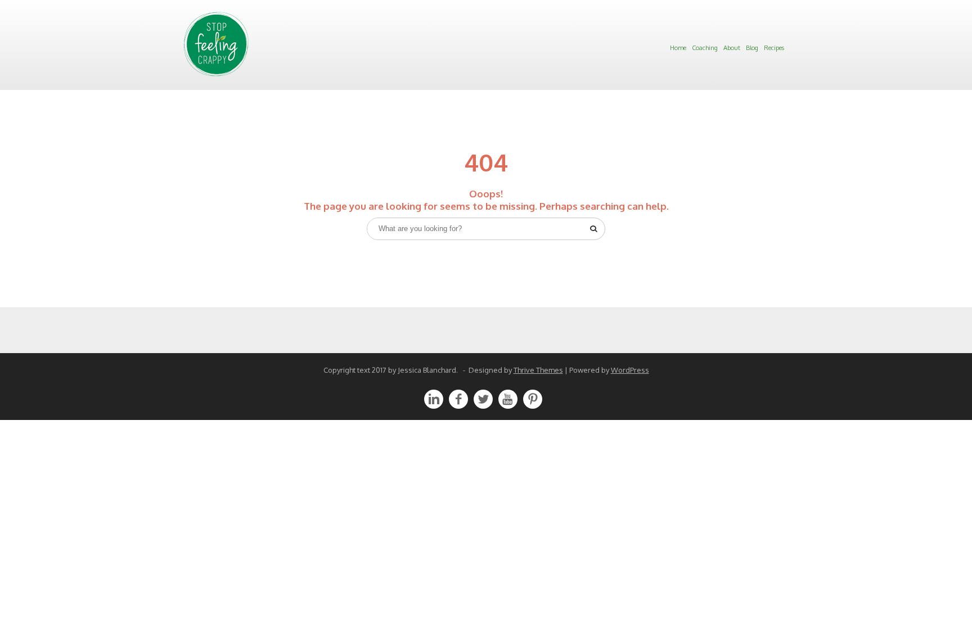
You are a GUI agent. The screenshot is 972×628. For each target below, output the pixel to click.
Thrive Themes (538, 369)
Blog (752, 48)
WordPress (630, 369)
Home (678, 48)
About (731, 48)
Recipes (774, 48)
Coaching (705, 48)
